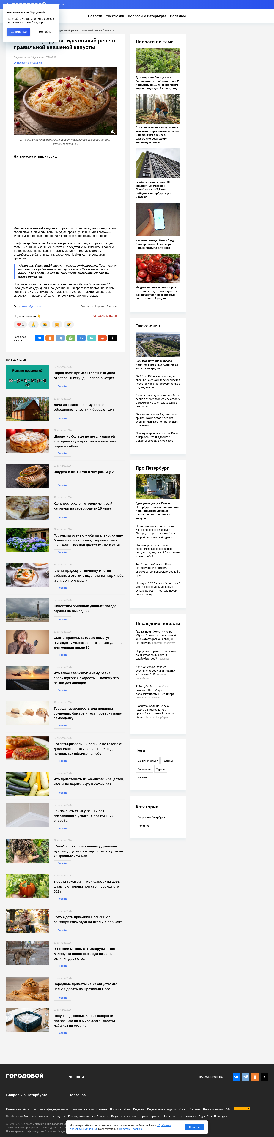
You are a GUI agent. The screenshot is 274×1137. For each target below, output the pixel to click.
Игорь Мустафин (31, 306)
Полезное (178, 16)
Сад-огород (144, 769)
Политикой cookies (130, 1128)
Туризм (160, 769)
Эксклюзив (115, 16)
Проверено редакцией (29, 62)
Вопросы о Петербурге (147, 16)
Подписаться (18, 31)
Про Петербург (152, 468)
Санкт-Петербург (148, 760)
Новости (95, 16)
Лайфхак (168, 760)
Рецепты (143, 777)
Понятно (194, 1127)
